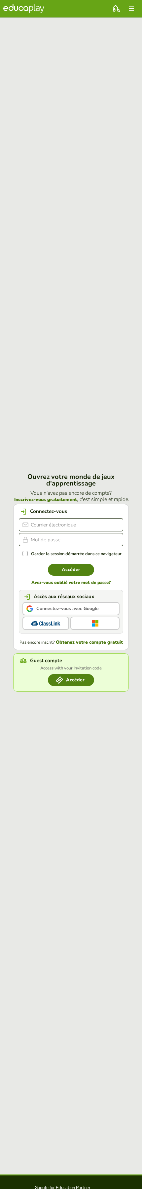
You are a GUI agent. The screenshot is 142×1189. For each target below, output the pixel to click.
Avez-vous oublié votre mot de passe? (71, 583)
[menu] (131, 8)
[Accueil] (23, 8)
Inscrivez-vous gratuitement (45, 499)
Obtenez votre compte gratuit (89, 642)
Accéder (71, 569)
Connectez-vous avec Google (67, 608)
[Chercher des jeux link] (116, 8)
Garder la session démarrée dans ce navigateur (76, 554)
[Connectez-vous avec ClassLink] (45, 623)
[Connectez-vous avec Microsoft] (95, 623)
